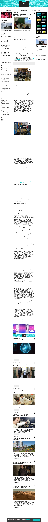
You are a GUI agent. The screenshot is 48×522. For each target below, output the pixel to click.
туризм (4, 86)
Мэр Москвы (3, 22)
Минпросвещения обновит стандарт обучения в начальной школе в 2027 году (6, 115)
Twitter (21, 182)
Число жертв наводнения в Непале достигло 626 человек (5, 56)
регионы (6, 34)
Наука (19, 12)
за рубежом (6, 46)
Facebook (24, 182)
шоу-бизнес (4, 79)
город (4, 60)
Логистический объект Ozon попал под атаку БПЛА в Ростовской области (6, 63)
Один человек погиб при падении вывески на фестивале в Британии (5, 92)
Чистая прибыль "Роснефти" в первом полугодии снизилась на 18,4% (6, 122)
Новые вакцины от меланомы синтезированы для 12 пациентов (5, 82)
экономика (4, 112)
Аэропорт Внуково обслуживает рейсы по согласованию (6, 59)
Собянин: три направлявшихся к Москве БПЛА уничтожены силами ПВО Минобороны (6, 37)
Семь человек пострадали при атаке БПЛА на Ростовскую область (5, 70)
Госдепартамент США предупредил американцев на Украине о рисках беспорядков (5, 119)
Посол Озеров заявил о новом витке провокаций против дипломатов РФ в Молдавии (6, 74)
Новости (4, 20)
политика (2, 53)
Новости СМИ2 (14, 333)
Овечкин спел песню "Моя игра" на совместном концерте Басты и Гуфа (5, 108)
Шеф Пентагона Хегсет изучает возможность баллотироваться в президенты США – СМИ (5, 100)
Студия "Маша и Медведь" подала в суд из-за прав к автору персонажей (6, 78)
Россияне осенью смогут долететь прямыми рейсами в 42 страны (5, 85)
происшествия (2, 34)
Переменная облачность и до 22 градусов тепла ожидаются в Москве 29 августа (6, 67)
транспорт (2, 60)
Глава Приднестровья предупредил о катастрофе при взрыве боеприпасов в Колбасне (6, 104)
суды (1, 79)
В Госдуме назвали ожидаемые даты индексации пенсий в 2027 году (5, 52)
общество (4, 53)
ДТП (5, 97)
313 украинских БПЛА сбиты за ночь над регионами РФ (6, 33)
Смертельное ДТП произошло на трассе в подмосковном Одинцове (6, 96)
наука (14, 321)
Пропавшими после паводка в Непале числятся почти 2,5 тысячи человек (6, 45)
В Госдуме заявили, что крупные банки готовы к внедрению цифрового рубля (6, 89)
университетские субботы (21, 321)
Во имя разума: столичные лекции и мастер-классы (18, 319)
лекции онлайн (25, 321)
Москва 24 (24, 10)
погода (4, 68)
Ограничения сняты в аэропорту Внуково (5, 48)
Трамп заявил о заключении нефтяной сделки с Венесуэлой (6, 111)
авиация (16, 321)
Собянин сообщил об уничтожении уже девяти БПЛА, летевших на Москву (6, 30)
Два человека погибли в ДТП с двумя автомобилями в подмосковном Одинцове (5, 41)
